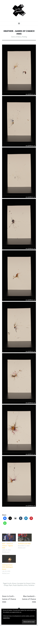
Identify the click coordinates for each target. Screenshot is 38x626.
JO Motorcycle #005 (24, 543)
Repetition (20, 585)
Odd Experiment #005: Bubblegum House (7, 567)
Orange (6, 585)
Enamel (28, 583)
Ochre (33, 583)
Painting (24, 37)
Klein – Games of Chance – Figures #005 (7, 546)
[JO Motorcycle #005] (25, 537)
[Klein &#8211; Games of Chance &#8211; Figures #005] (9, 537)
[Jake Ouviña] (19, 10)
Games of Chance (16, 37)
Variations (31, 585)
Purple (15, 585)
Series (26, 585)
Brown (14, 583)
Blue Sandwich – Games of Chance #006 (29, 599)
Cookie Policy (6, 618)
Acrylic (9, 583)
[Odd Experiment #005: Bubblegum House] (9, 559)
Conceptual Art (21, 583)
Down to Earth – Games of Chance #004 (9, 599)
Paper (10, 585)
